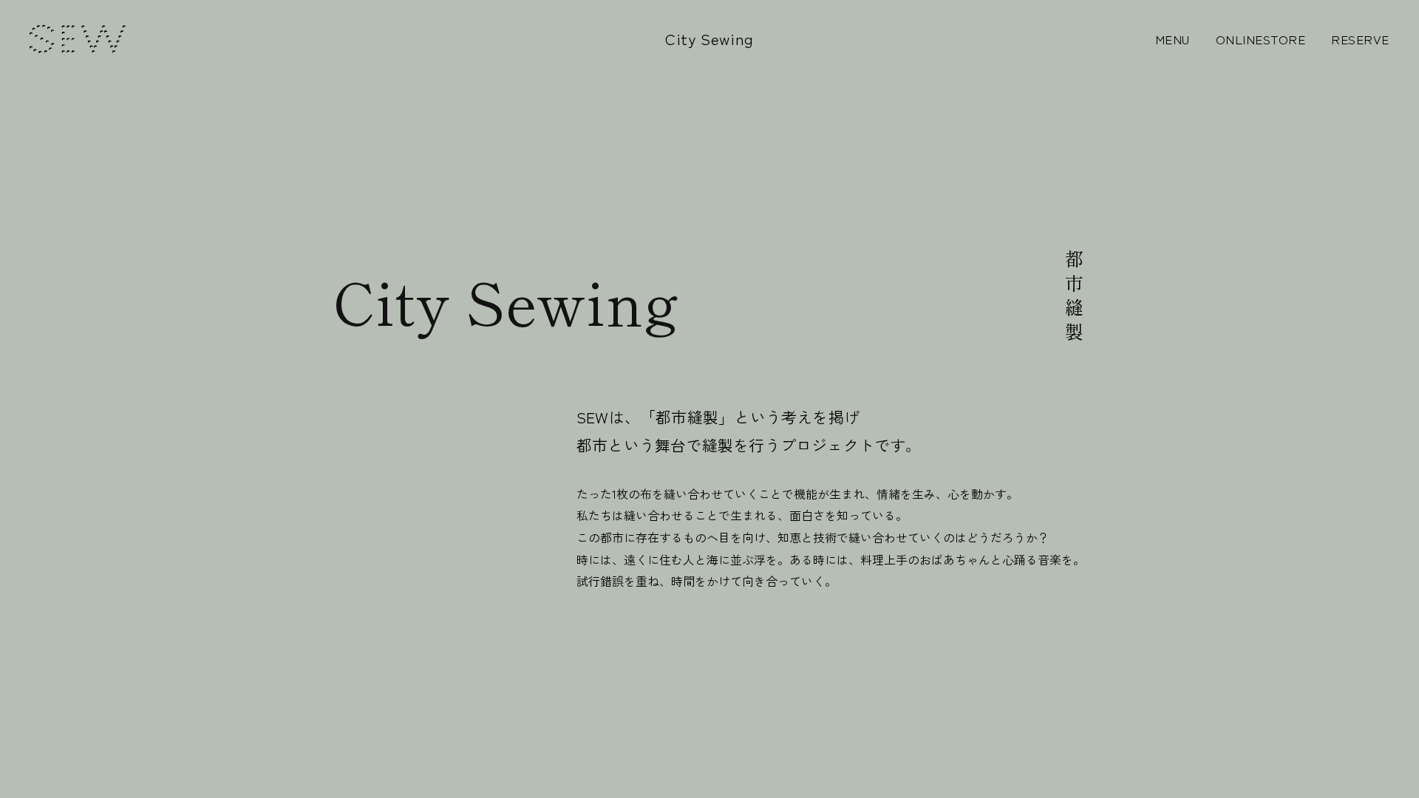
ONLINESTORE (1261, 39)
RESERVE (1360, 39)
